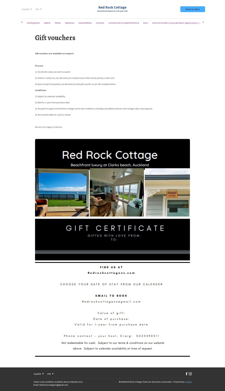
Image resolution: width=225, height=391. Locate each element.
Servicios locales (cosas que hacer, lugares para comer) (178, 22)
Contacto (100, 22)
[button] (22, 22)
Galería (47, 22)
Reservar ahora (193, 9)
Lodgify (188, 381)
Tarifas (58, 22)
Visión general (33, 22)
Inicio (145, 22)
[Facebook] (186, 374)
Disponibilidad (85, 22)
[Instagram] (190, 374)
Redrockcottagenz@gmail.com (53, 384)
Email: (36, 384)
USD (37, 9)
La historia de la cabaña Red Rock (124, 22)
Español (25, 9)
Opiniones (69, 22)
